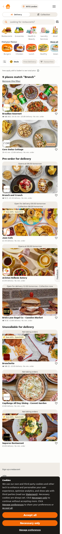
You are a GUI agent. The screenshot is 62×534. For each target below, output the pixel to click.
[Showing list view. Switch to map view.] (57, 22)
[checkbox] (7, 49)
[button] (6, 6)
